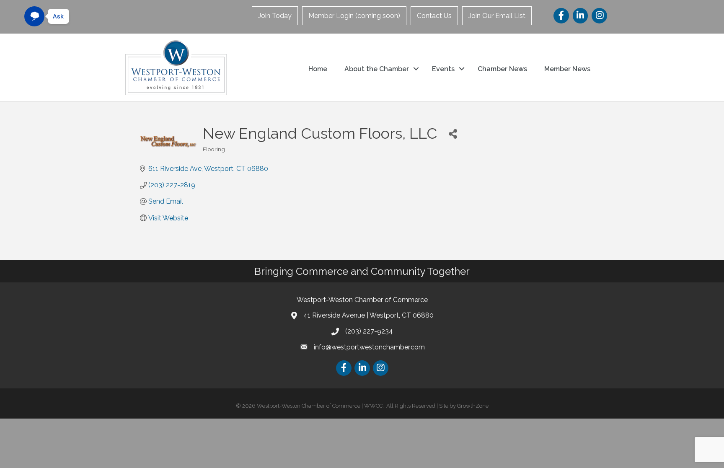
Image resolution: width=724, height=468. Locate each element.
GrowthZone (473, 406)
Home (317, 69)
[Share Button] (452, 133)
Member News (567, 69)
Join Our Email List (496, 16)
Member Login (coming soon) (354, 16)
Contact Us (434, 16)
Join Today (275, 16)
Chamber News (502, 69)
